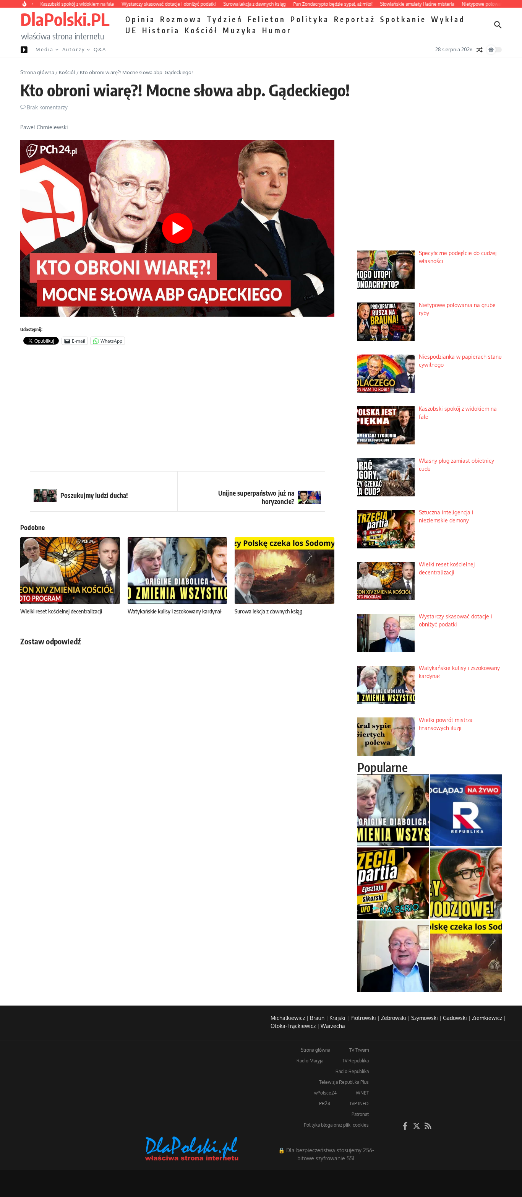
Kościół (201, 30)
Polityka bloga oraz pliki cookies (336, 1125)
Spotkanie (403, 19)
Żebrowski (393, 1018)
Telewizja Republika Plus (344, 1082)
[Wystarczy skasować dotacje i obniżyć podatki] (393, 956)
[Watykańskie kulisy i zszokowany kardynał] (393, 810)
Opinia (140, 19)
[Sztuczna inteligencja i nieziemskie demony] (393, 883)
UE (131, 30)
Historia (161, 30)
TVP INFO (359, 1103)
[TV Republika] (466, 810)
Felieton (267, 19)
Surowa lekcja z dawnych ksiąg (268, 611)
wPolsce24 (325, 1093)
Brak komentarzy (47, 107)
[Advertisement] (177, 410)
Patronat (360, 1114)
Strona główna (37, 72)
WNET (362, 1093)
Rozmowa (181, 19)
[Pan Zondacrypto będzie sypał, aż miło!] (466, 883)
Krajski (337, 1018)
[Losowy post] (480, 50)
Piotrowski (363, 1018)
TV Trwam (359, 1050)
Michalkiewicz (288, 1018)
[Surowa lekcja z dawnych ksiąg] (466, 956)
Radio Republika (352, 1071)
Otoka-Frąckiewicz (293, 1026)
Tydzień (225, 19)
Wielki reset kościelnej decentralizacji (61, 611)
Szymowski (424, 1018)
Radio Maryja (310, 1061)
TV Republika (355, 1061)
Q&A (100, 49)
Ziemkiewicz (487, 1018)
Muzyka (240, 30)
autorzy (73, 49)
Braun (317, 1018)
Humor (277, 30)
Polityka (309, 19)
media (44, 49)
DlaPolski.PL (64, 19)
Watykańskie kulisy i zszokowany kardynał (175, 611)
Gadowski (455, 1018)
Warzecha (333, 1026)
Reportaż (355, 19)
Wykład (448, 19)
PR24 (324, 1103)
